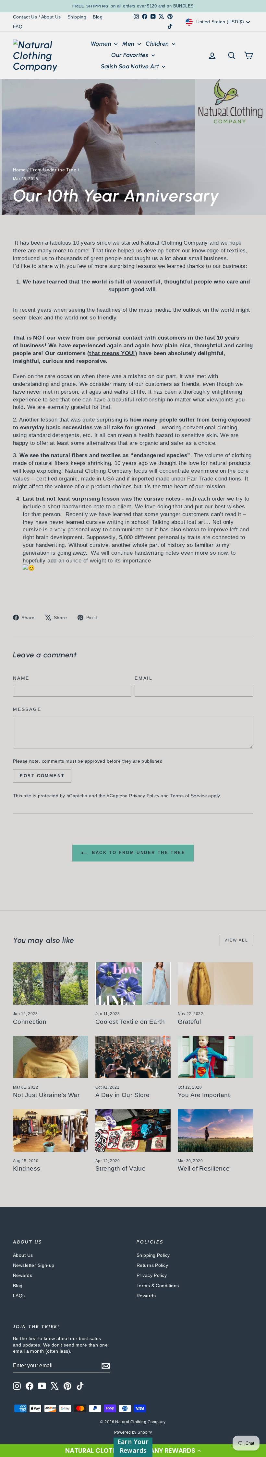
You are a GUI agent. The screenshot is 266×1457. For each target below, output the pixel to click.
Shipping (76, 16)
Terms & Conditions (158, 1285)
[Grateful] (215, 983)
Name (21, 678)
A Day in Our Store (122, 1095)
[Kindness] (50, 1130)
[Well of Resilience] (215, 1130)
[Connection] (50, 983)
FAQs (19, 1295)
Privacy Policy (144, 795)
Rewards (22, 1275)
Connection (29, 1021)
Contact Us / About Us (37, 16)
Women (102, 43)
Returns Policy (152, 1265)
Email (144, 678)
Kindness (26, 1168)
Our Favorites (130, 55)
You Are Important (204, 1095)
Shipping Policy (153, 1255)
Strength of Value (120, 1168)
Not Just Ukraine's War (46, 1095)
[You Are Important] (215, 1057)
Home (19, 169)
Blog (98, 16)
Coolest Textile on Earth (130, 1021)
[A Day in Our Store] (133, 1057)
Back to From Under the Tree (138, 852)
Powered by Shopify (133, 1432)
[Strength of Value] (133, 1130)
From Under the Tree (53, 169)
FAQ (17, 26)
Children (158, 43)
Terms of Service (188, 795)
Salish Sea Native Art (131, 66)
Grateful (189, 1021)
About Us (23, 1255)
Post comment (42, 775)
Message (27, 709)
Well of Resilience (204, 1168)
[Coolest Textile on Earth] (133, 983)
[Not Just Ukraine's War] (50, 1057)
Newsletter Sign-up (33, 1265)
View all (236, 940)
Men (129, 43)
